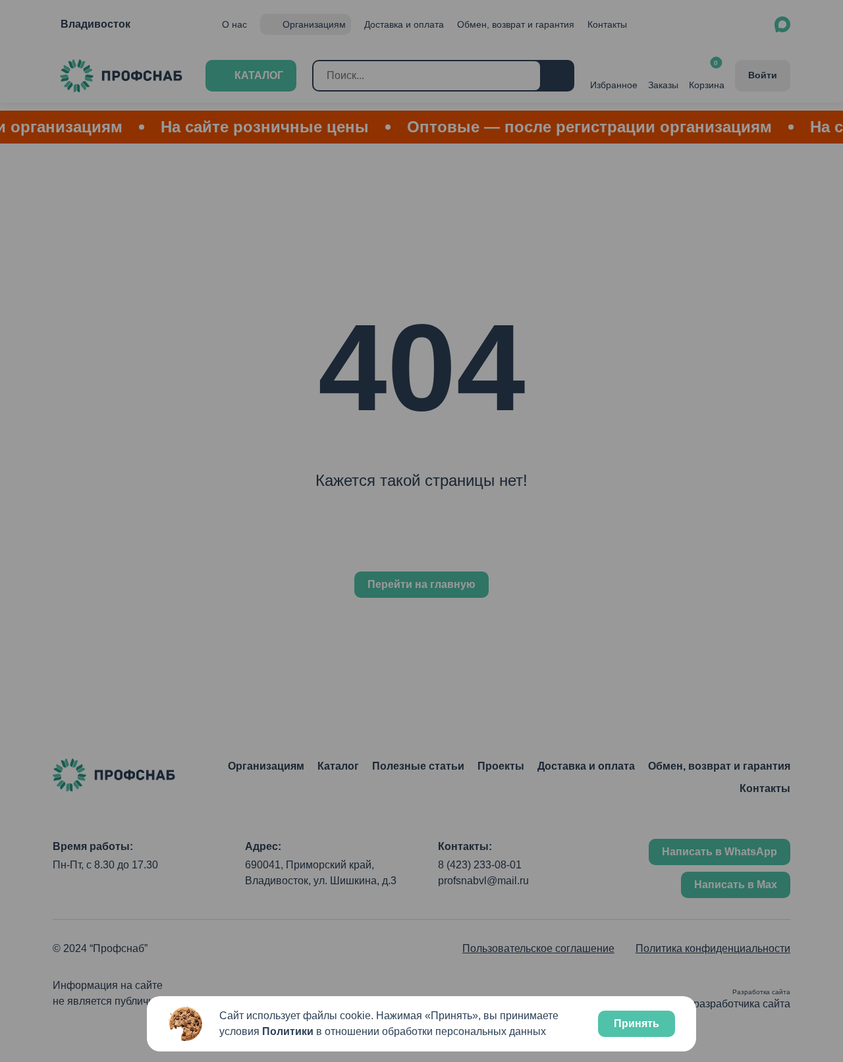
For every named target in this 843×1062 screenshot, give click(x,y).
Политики (287, 1031)
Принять (636, 1023)
